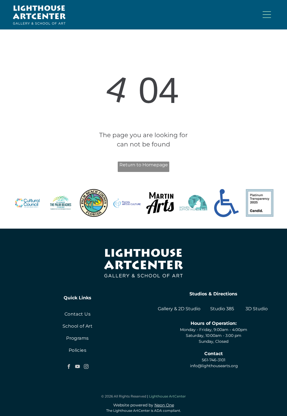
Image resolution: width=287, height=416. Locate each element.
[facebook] (68, 367)
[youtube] (77, 367)
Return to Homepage (143, 164)
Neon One (164, 405)
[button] (267, 14)
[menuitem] (77, 314)
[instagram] (86, 367)
